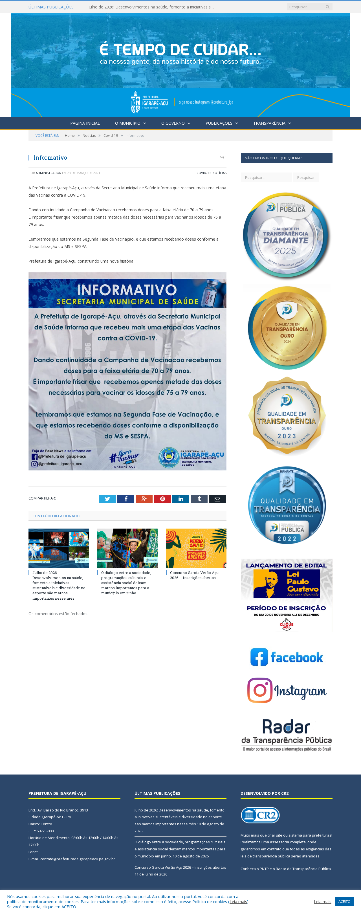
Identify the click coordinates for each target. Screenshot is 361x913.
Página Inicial (85, 123)
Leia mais (238, 901)
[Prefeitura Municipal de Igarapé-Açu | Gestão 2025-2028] (180, 63)
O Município (127, 123)
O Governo (173, 123)
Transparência (269, 123)
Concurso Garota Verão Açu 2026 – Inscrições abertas (194, 575)
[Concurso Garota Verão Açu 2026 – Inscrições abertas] (196, 548)
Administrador (48, 173)
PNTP (264, 868)
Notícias (219, 173)
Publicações (219, 123)
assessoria (279, 841)
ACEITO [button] (344, 901)
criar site (275, 835)
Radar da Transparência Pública (303, 868)
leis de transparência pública (265, 856)
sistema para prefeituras (310, 835)
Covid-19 (204, 173)
